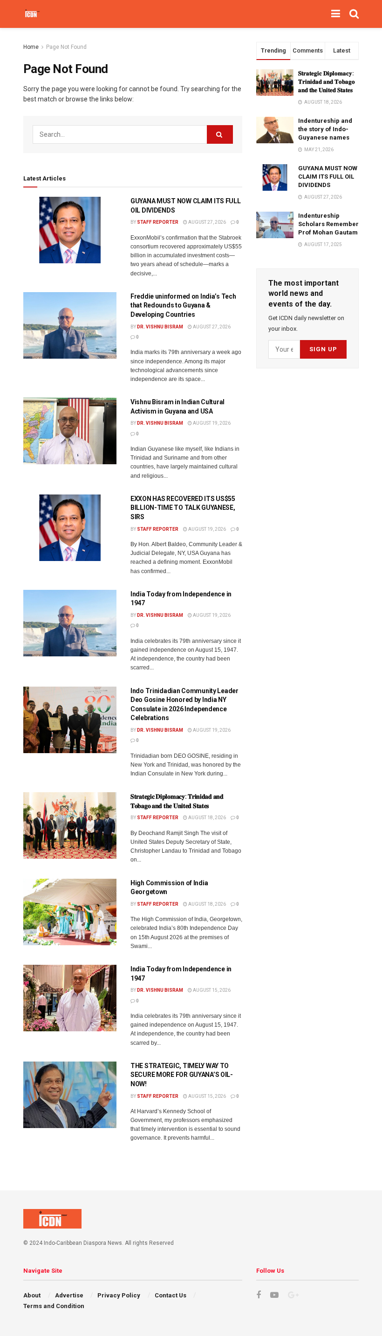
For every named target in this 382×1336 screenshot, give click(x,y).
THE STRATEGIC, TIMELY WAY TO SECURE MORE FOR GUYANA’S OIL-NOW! (181, 1075)
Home (31, 47)
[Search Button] (220, 134)
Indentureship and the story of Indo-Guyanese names (325, 129)
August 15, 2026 (211, 990)
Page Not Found (66, 47)
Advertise (69, 1295)
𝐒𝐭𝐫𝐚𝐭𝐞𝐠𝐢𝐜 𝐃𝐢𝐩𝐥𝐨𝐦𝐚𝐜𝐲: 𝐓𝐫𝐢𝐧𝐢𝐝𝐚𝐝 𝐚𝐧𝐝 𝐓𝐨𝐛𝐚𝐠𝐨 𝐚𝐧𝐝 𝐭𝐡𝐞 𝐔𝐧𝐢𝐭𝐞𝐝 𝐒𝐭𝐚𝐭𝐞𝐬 (326, 82)
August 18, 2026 (206, 817)
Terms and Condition (53, 1306)
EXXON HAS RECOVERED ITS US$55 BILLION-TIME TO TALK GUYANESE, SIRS (182, 508)
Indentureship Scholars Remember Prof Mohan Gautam (328, 224)
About (32, 1295)
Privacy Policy (118, 1295)
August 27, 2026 (206, 222)
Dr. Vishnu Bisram (160, 326)
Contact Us (170, 1295)
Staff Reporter (157, 222)
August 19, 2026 (211, 423)
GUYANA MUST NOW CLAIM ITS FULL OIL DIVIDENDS (327, 176)
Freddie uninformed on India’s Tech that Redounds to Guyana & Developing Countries (183, 305)
